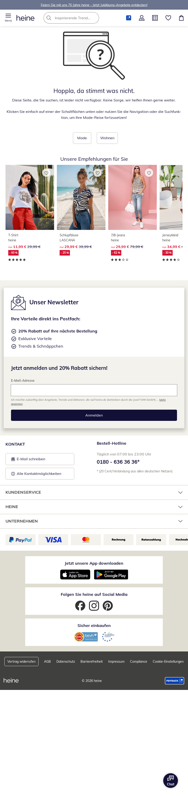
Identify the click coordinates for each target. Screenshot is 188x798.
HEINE (12, 506)
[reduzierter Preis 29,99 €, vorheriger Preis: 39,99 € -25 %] (81, 197)
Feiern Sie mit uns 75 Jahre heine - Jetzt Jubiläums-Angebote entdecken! (94, 5)
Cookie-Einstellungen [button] (168, 661)
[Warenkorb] (181, 18)
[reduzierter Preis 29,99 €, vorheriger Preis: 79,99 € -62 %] (132, 197)
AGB (47, 661)
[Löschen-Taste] (94, 18)
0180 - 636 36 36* (118, 462)
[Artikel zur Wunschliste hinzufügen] (46, 173)
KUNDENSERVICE (23, 492)
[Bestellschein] (155, 18)
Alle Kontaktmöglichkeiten (39, 473)
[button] (8, 18)
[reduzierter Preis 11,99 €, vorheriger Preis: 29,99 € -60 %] (30, 197)
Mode (82, 138)
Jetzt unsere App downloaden (94, 563)
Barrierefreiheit (91, 661)
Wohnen (107, 138)
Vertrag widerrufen (21, 661)
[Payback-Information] (174, 680)
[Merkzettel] (168, 18)
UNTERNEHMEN (22, 521)
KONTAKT (15, 444)
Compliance (138, 661)
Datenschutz (65, 661)
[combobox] (78, 17)
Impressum (116, 661)
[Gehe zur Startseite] (25, 18)
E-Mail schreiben (28, 460)
